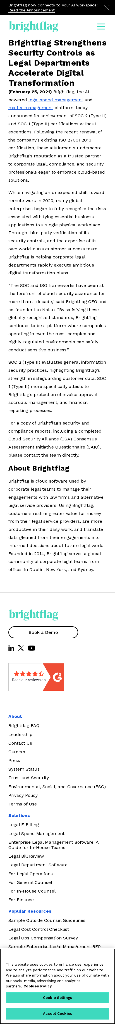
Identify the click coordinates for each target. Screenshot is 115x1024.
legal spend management (55, 99)
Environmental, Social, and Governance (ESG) (57, 786)
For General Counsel (30, 882)
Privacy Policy (23, 795)
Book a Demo (43, 632)
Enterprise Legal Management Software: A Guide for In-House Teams (53, 845)
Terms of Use (22, 804)
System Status (24, 769)
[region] (57, 986)
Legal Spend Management (36, 833)
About (15, 716)
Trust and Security (28, 777)
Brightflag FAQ (23, 725)
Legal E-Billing (23, 824)
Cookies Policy (37, 986)
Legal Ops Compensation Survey (43, 938)
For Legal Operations (30, 873)
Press (14, 760)
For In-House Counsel (32, 891)
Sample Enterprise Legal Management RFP (54, 946)
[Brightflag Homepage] (33, 26)
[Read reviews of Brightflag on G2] (22, 677)
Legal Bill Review (26, 856)
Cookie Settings (57, 998)
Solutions (19, 815)
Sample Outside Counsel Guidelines (46, 920)
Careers (16, 751)
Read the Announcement (31, 10)
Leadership (20, 734)
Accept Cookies (57, 1013)
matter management (30, 107)
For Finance (21, 899)
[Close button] (106, 8)
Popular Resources (29, 911)
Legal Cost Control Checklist (38, 929)
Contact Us (20, 743)
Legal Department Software (38, 864)
